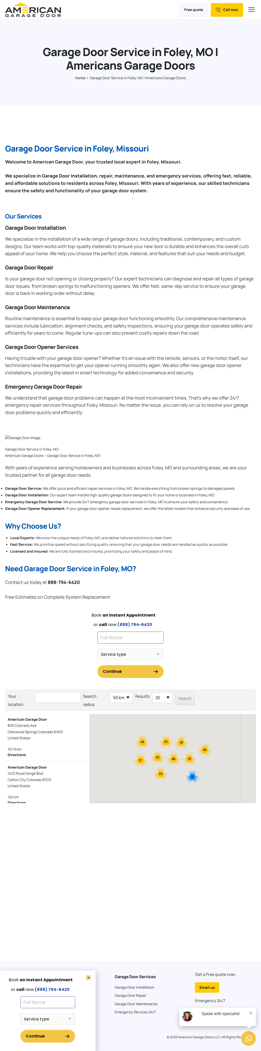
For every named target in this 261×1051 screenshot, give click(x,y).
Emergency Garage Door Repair (43, 386)
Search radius (89, 700)
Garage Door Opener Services (41, 347)
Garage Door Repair (29, 267)
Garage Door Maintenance (37, 307)
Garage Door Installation (69, 176)
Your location (15, 700)
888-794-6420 (64, 582)
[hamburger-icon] (252, 9)
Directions (17, 755)
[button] (88, 977)
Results (142, 696)
